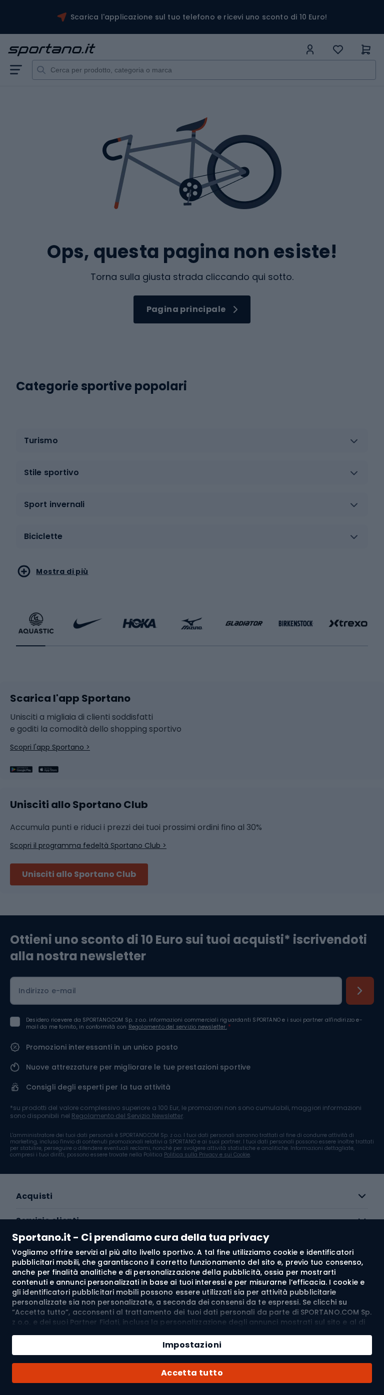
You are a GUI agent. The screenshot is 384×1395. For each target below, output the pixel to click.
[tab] (192, 445)
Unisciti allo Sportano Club (79, 874)
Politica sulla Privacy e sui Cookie (207, 1154)
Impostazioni (192, 1345)
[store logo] (154, 50)
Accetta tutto (192, 1373)
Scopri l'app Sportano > (50, 747)
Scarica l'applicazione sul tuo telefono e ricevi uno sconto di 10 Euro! (198, 17)
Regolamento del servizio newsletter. (177, 1027)
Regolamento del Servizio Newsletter (127, 1116)
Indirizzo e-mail (47, 991)
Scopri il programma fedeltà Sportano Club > (88, 845)
